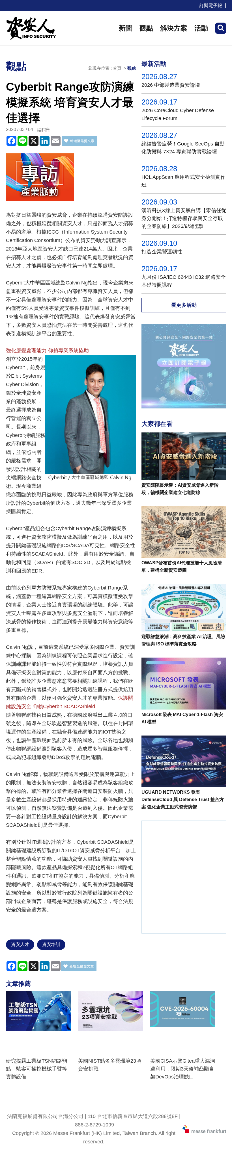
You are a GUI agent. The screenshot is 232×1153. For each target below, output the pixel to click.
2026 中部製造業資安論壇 (170, 85)
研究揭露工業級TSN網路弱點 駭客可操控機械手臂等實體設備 (36, 1069)
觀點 (146, 28)
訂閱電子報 (210, 5)
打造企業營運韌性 (161, 251)
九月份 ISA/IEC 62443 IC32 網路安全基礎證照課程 (183, 281)
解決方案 (173, 28)
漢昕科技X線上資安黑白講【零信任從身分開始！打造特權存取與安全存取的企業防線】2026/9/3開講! (183, 218)
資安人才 (20, 944)
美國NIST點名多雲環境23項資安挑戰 (109, 1065)
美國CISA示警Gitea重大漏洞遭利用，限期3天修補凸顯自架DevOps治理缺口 (182, 1069)
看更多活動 (184, 305)
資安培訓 (51, 944)
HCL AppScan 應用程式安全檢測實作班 (183, 181)
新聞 (125, 28)
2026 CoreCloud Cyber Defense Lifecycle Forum (177, 114)
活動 (201, 28)
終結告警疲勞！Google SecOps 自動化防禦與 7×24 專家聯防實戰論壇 (183, 148)
